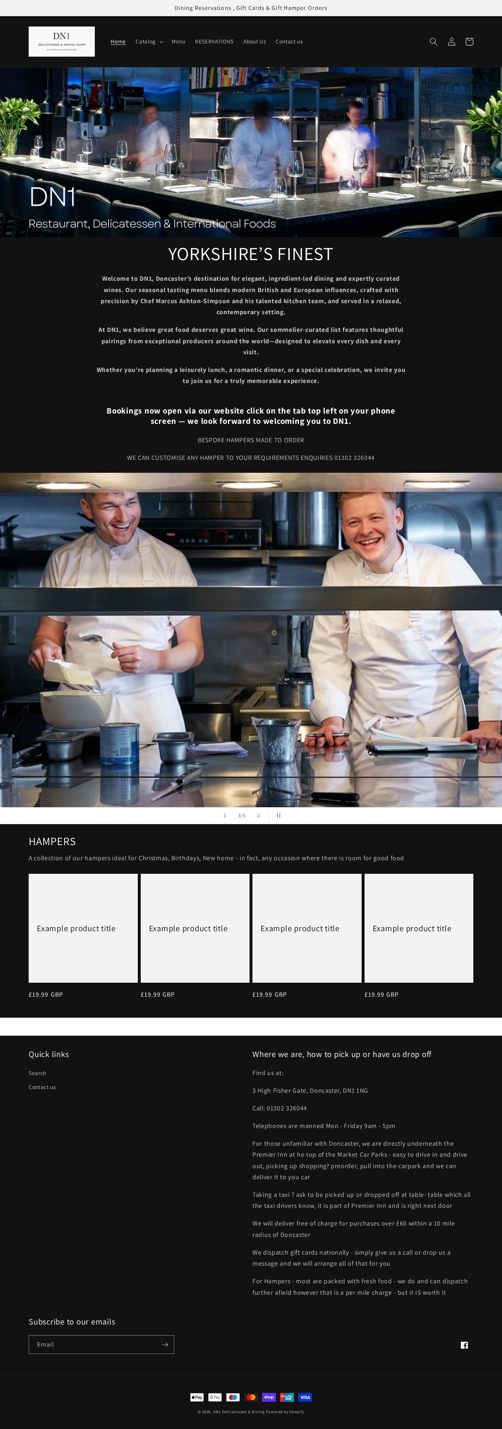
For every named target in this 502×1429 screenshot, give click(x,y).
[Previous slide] (225, 816)
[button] (149, 41)
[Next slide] (259, 816)
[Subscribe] (165, 1344)
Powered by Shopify (285, 1411)
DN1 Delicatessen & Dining (239, 1411)
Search (37, 1073)
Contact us (42, 1087)
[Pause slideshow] (277, 816)
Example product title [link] (76, 928)
